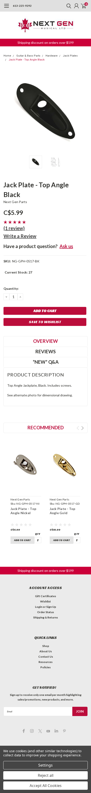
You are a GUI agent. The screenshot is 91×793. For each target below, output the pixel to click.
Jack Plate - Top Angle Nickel (23, 511)
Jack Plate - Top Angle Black (27, 59)
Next (82, 111)
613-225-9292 (22, 5)
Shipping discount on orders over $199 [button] (46, 43)
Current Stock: (18, 272)
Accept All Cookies (46, 785)
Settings (45, 765)
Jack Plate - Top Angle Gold (62, 511)
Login (38, 606)
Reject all (45, 775)
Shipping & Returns (45, 617)
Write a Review (20, 236)
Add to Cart (22, 540)
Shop (45, 646)
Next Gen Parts (15, 202)
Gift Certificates (45, 596)
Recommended (45, 427)
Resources (45, 662)
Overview (45, 341)
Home (7, 55)
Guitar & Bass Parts (28, 55)
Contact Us (45, 656)
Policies (45, 667)
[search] (67, 6)
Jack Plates (70, 55)
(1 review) (14, 228)
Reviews (45, 351)
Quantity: (11, 288)
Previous (8, 111)
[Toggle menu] (6, 8)
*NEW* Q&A (46, 362)
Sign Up (51, 606)
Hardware (52, 55)
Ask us (66, 246)
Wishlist (45, 601)
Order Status (45, 612)
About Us (45, 651)
